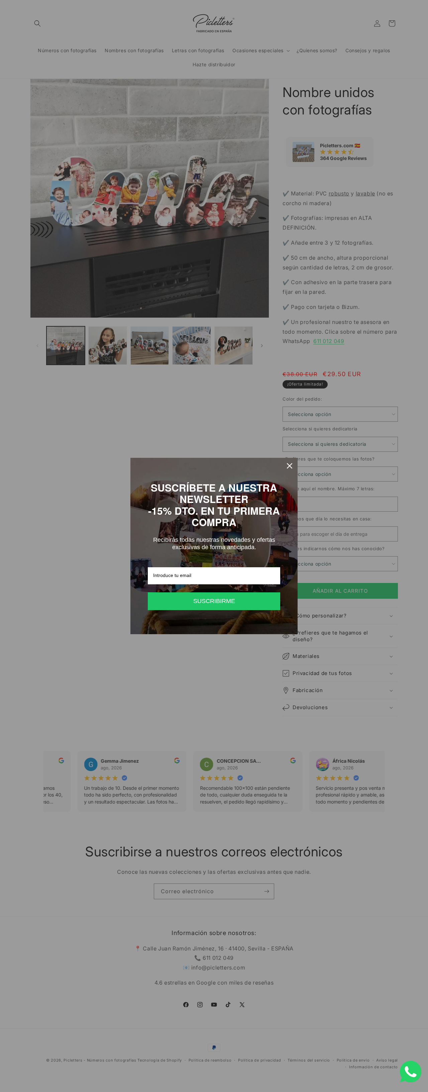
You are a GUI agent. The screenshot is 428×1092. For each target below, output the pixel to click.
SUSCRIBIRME (214, 601)
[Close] (290, 466)
